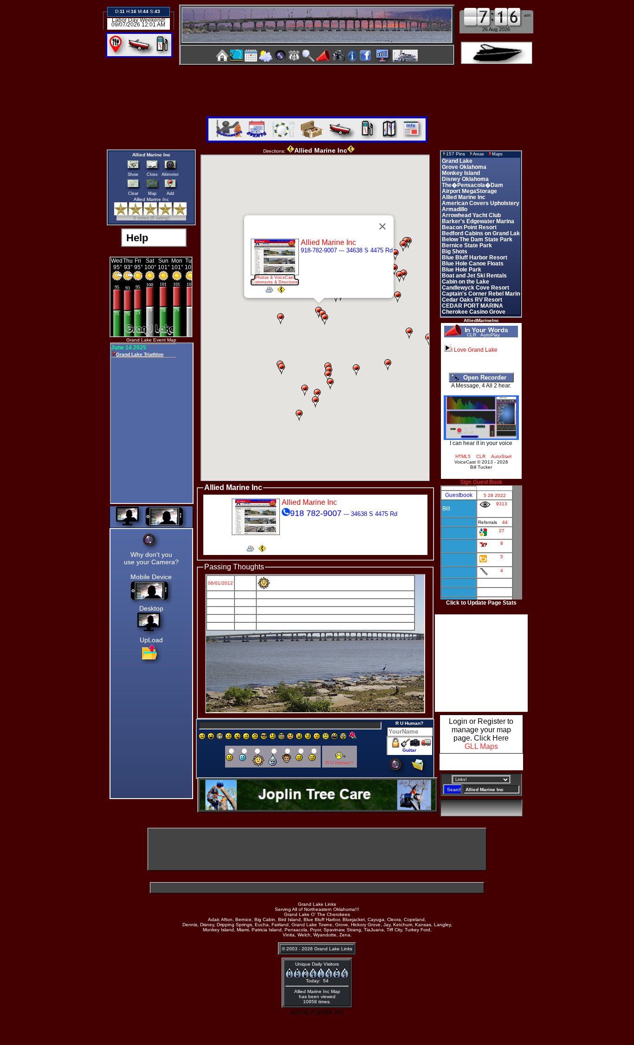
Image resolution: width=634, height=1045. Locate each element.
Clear (133, 193)
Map (152, 193)
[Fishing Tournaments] (236, 60)
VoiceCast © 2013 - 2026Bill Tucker (481, 464)
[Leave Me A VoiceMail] (323, 59)
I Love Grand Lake (474, 350)
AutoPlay (490, 334)
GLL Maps (481, 746)
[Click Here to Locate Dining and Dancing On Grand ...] (117, 53)
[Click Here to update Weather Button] (496, 53)
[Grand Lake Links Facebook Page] (365, 59)
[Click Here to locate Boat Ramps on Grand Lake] (140, 53)
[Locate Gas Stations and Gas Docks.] (163, 53)
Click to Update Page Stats (481, 603)
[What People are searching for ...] (382, 59)
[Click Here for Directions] (281, 291)
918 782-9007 (315, 513)
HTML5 (463, 456)
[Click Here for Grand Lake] (410, 137)
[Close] (382, 226)
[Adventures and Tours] (388, 137)
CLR (471, 334)
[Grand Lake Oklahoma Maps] (294, 59)
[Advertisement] (317, 87)
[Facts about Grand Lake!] (352, 59)
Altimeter (170, 174)
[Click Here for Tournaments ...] (227, 137)
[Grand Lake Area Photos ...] (338, 59)
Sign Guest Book (481, 482)
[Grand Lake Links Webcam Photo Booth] (280, 59)
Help (135, 238)
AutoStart (501, 456)
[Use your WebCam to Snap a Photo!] (397, 773)
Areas (478, 154)
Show (132, 174)
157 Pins (455, 153)
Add (170, 193)
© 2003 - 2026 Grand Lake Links (317, 948)
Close (152, 174)
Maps (497, 154)
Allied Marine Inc (151, 154)
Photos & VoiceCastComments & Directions (275, 279)
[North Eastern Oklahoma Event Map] (251, 59)
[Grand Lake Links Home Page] (222, 59)
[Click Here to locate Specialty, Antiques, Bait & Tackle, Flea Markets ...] (310, 137)
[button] (395, 267)
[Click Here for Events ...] (255, 137)
